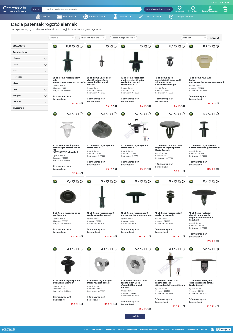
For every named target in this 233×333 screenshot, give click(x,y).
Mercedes (17, 77)
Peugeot (17, 95)
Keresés (36, 9)
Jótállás (121, 330)
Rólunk (214, 2)
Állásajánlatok (178, 330)
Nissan (16, 83)
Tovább (135, 316)
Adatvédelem (192, 330)
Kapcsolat (225, 2)
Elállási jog (110, 330)
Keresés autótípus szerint (158, 9)
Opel (15, 89)
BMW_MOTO (19, 46)
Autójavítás (164, 330)
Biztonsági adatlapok (148, 330)
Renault (17, 101)
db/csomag (18, 108)
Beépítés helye (20, 52)
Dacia (15, 64)
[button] (210, 9)
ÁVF (86, 330)
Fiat (14, 70)
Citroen (16, 58)
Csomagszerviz (97, 330)
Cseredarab (132, 330)
